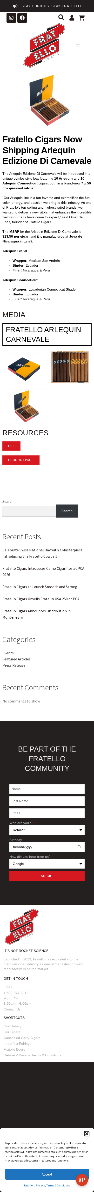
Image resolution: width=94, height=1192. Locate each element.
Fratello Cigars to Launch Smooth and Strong (39, 586)
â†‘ (82, 1179)
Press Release (13, 665)
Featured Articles (16, 659)
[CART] (82, 18)
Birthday (15, 840)
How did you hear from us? (30, 857)
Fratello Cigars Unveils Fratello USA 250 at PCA (41, 598)
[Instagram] (11, 18)
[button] (86, 1133)
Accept (47, 1174)
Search (7, 501)
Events (8, 653)
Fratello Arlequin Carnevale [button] (43, 334)
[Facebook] (22, 18)
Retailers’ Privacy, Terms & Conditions (47, 1185)
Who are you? (20, 823)
